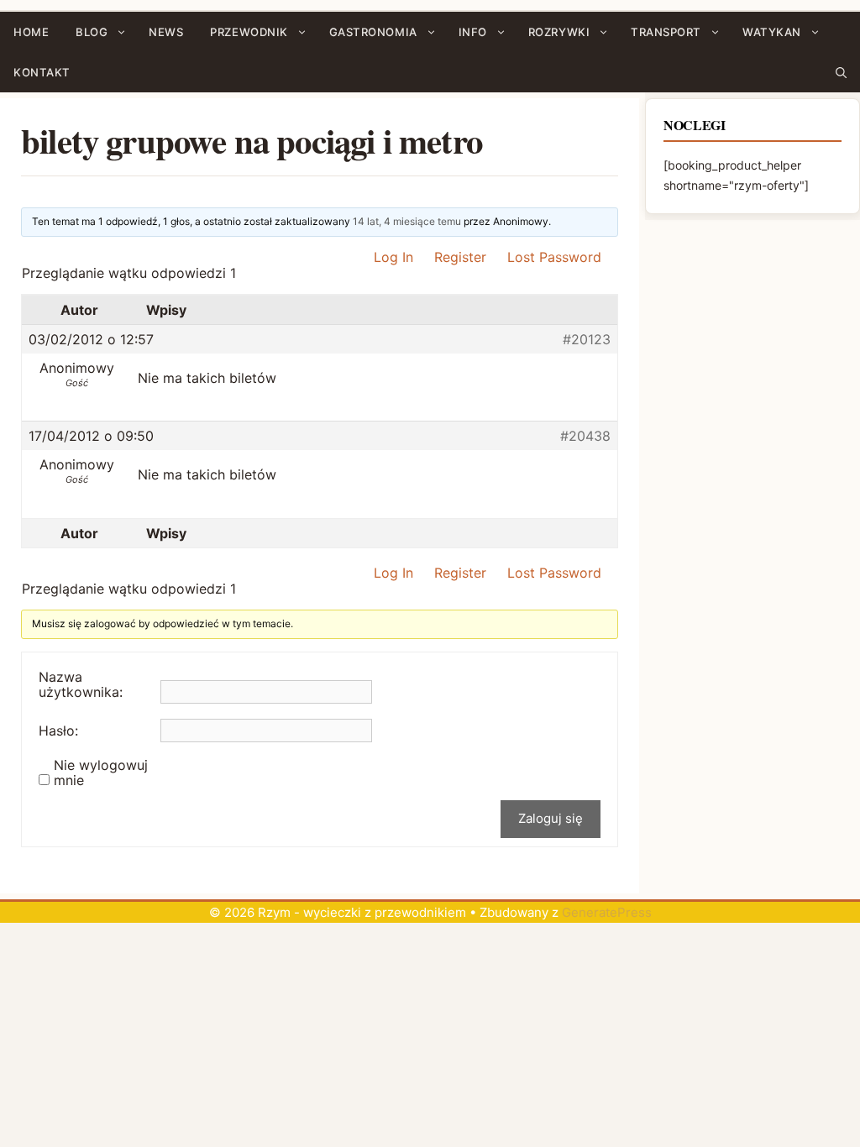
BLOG (92, 32)
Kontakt (42, 72)
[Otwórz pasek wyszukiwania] (841, 72)
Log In (393, 257)
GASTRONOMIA (373, 32)
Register (460, 257)
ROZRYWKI (559, 32)
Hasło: (58, 730)
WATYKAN (771, 32)
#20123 (587, 339)
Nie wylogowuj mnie (101, 772)
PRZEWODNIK (248, 32)
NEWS (166, 32)
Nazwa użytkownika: (81, 684)
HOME (31, 32)
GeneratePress (607, 912)
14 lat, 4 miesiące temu (407, 221)
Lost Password (554, 257)
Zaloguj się (550, 818)
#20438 (585, 435)
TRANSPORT (666, 32)
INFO (473, 32)
